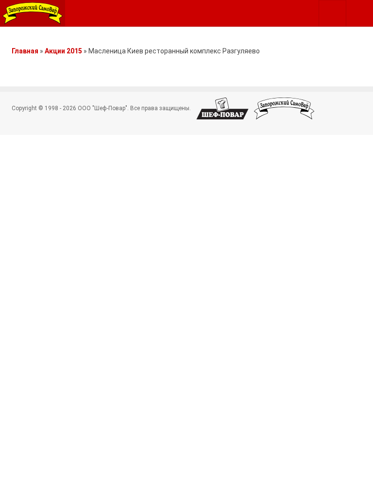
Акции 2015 (63, 51)
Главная (25, 51)
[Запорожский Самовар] (32, 13)
